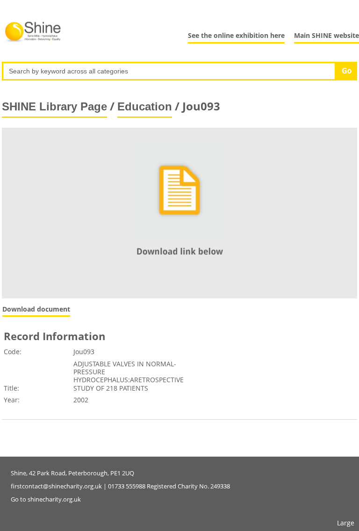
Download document (36, 309)
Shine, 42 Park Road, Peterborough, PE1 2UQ (72, 473)
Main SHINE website (326, 35)
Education (144, 106)
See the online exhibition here (236, 35)
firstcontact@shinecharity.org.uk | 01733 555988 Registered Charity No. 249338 (120, 486)
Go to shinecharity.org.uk (46, 499)
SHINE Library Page (54, 106)
